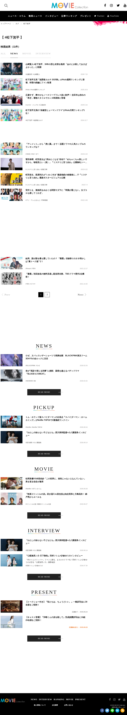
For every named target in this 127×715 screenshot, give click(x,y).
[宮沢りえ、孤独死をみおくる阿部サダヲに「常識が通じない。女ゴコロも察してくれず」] (11, 195)
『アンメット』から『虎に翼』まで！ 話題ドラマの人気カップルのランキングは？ (56, 145)
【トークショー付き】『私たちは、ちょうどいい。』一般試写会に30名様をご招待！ (56, 603)
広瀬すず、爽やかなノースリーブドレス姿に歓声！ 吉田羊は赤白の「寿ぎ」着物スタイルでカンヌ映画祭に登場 (56, 96)
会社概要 (55, 705)
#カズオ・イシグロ (32, 105)
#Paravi (28, 268)
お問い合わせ (68, 705)
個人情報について (40, 705)
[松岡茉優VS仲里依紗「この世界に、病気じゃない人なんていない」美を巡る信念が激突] (11, 483)
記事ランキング (69, 16)
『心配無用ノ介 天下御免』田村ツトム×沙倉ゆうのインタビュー (54, 556)
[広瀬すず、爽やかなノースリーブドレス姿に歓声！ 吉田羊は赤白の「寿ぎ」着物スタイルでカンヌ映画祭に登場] (11, 100)
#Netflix (28, 427)
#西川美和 (29, 442)
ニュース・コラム (17, 16)
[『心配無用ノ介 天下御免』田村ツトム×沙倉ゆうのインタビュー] (11, 560)
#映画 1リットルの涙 (44, 504)
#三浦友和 (42, 105)
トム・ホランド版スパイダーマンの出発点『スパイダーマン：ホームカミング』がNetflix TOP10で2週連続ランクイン (56, 418)
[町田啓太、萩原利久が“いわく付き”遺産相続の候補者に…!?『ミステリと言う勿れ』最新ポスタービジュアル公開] (11, 179)
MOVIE (70, 699)
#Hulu (28, 89)
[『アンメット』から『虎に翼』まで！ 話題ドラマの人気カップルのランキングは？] (11, 149)
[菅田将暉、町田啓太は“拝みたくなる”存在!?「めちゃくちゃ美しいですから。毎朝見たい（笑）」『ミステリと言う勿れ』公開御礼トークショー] (11, 164)
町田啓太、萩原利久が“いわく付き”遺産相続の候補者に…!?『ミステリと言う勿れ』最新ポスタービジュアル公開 (56, 176)
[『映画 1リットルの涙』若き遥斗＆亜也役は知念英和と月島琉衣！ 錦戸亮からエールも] (11, 499)
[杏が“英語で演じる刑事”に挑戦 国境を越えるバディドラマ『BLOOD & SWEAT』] (11, 375)
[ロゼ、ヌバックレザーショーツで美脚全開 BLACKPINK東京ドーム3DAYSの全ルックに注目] (11, 360)
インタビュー (52, 16)
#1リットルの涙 (31, 504)
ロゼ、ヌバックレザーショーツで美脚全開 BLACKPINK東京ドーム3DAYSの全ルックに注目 (56, 357)
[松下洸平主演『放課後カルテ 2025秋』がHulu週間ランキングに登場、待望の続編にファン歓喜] (11, 84)
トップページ (6, 24)
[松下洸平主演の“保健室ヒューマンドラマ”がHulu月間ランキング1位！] (11, 115)
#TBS (33, 268)
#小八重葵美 (37, 442)
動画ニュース (35, 16)
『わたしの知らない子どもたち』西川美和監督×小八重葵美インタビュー (56, 434)
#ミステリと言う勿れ (33, 169)
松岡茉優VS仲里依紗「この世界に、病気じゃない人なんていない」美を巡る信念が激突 (56, 480)
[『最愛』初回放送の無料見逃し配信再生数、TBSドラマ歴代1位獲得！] (11, 278)
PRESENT (80, 699)
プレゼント (85, 16)
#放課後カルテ (38, 120)
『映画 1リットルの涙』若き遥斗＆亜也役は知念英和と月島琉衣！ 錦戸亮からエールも (56, 495)
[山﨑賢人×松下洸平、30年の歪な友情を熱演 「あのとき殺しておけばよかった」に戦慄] (11, 69)
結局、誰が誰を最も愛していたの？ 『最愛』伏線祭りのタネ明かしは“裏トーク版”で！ (56, 259)
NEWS (34, 699)
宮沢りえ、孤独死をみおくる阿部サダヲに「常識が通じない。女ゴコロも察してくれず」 (56, 191)
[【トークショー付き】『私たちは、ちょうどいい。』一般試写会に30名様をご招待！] (11, 606)
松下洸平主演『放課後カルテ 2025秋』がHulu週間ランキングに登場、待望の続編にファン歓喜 (55, 81)
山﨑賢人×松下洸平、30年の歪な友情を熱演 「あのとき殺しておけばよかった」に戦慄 (56, 65)
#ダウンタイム (36, 488)
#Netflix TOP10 (37, 427)
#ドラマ (32, 284)
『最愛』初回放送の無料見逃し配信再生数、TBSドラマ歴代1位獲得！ (55, 275)
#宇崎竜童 (44, 200)
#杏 (34, 381)
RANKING (59, 699)
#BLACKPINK (30, 365)
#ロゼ (38, 365)
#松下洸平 (29, 120)
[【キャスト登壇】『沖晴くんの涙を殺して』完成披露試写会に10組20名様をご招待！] (11, 622)
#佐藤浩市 (29, 74)
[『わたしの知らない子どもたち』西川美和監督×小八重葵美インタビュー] (11, 437)
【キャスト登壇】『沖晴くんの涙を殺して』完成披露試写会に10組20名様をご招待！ (55, 618)
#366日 (28, 154)
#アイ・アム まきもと (33, 200)
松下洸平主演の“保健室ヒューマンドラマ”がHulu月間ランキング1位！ (55, 111)
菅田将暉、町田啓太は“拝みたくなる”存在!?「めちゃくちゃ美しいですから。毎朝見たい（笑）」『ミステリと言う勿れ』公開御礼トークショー (56, 161)
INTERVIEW (45, 699)
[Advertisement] (44, 129)
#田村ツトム (30, 565)
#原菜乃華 (43, 169)
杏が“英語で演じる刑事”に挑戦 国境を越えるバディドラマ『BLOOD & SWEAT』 (52, 372)
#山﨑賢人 (36, 74)
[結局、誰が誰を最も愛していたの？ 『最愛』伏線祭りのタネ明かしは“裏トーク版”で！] (11, 263)
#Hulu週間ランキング (37, 89)
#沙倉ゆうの (38, 565)
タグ (17, 24)
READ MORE (44, 392)
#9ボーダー (35, 154)
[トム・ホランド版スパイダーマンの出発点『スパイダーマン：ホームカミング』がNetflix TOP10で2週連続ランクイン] (11, 422)
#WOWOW (29, 381)
